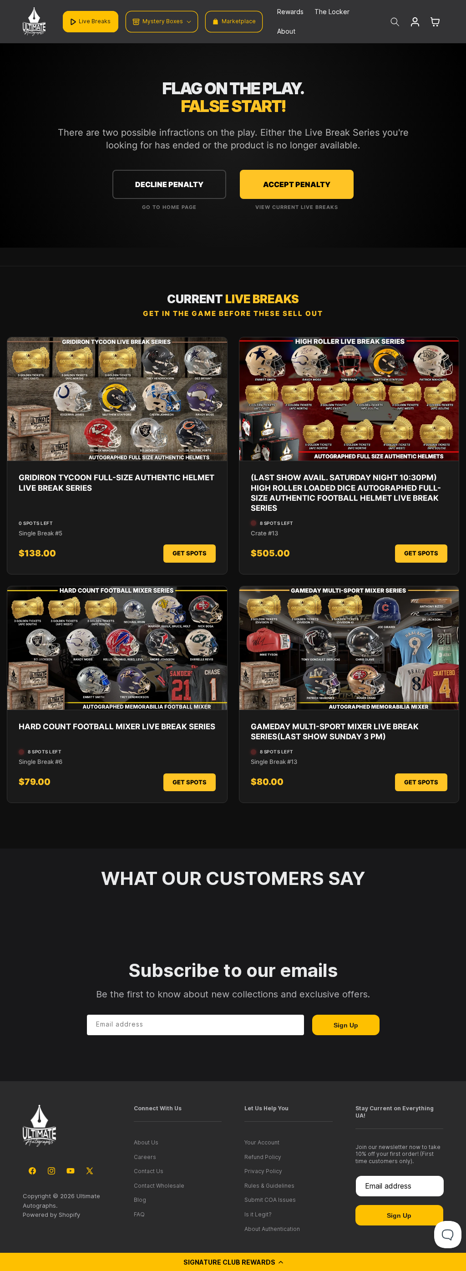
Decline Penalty (169, 184)
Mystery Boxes (162, 21)
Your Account (261, 1142)
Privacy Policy (263, 1171)
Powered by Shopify (51, 1214)
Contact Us (148, 1171)
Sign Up (346, 1025)
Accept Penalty (296, 184)
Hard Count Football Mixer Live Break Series (117, 726)
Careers (145, 1157)
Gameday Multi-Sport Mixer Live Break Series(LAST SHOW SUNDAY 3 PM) (335, 731)
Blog (140, 1199)
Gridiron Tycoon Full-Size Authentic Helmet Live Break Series (116, 482)
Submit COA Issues (270, 1199)
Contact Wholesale (159, 1185)
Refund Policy (262, 1157)
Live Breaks (95, 21)
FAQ (139, 1214)
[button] (233, 1262)
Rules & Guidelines (269, 1185)
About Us (146, 1142)
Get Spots (189, 553)
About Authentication (272, 1228)
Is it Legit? (258, 1214)
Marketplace (239, 21)
